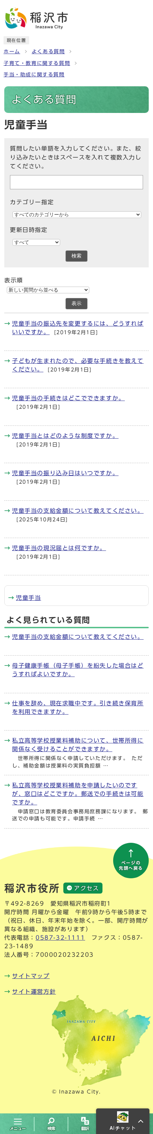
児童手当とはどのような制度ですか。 (65, 436)
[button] (122, 1121)
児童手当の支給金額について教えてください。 (78, 511)
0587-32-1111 (60, 937)
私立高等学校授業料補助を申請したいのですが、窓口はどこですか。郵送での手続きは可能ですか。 (78, 793)
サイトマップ (31, 976)
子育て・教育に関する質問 (37, 63)
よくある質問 (48, 51)
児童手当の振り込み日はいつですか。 (65, 473)
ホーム (12, 51)
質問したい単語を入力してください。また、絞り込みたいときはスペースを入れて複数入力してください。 (76, 157)
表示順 (13, 280)
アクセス (86, 888)
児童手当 (28, 598)
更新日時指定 (29, 230)
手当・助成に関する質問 (34, 74)
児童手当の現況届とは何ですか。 (59, 548)
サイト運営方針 (34, 991)
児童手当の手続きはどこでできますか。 (68, 398)
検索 (76, 256)
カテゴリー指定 (32, 202)
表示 (76, 303)
